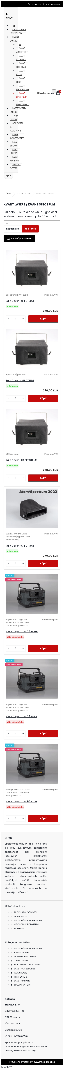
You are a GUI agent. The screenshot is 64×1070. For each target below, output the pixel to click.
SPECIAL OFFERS (15, 166)
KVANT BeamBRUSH (22, 87)
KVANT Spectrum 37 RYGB (21, 716)
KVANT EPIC (20, 80)
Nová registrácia (53, 4)
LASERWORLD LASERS (18, 110)
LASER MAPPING (14, 159)
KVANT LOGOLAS (21, 65)
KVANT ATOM (20, 72)
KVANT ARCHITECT (22, 50)
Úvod (8, 193)
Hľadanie (43, 93)
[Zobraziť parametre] (19, 238)
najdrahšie (30, 228)
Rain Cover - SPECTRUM (20, 301)
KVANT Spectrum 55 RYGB (21, 801)
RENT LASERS (13, 151)
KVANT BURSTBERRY (22, 102)
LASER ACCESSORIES (17, 136)
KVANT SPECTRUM (21, 95)
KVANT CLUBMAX (21, 57)
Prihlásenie (36, 4)
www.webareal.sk (44, 1061)
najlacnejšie (12, 228)
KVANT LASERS (14, 39)
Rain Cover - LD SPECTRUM (21, 460)
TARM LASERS (14, 117)
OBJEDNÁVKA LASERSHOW (18, 31)
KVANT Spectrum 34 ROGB (22, 631)
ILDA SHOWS (14, 144)
